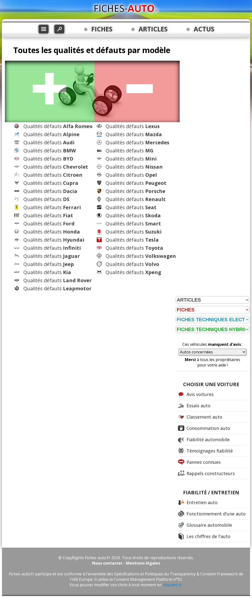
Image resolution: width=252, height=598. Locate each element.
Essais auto (198, 405)
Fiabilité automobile (208, 439)
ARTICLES (153, 29)
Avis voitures (200, 394)
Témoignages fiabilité (210, 451)
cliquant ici (172, 584)
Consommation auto (208, 428)
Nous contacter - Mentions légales (126, 563)
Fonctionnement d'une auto (216, 514)
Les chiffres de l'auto (208, 536)
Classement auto (204, 417)
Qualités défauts (58, 126)
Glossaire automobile (209, 525)
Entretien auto (202, 502)
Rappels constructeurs (211, 473)
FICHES (101, 29)
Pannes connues (204, 462)
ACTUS (204, 29)
